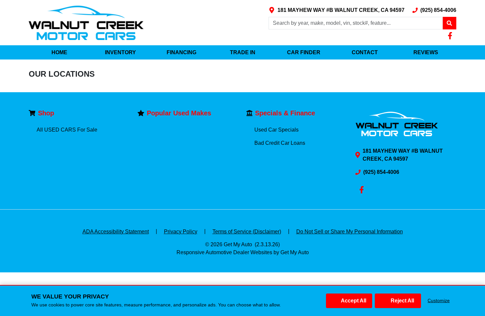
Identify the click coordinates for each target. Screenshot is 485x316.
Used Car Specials (276, 130)
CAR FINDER (303, 52)
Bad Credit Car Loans (279, 143)
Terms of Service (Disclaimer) (246, 231)
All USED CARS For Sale (67, 130)
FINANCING (181, 52)
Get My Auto (238, 244)
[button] (449, 23)
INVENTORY (120, 52)
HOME (59, 52)
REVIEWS (425, 52)
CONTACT (365, 52)
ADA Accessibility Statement (115, 231)
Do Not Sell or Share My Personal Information (349, 231)
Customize (439, 300)
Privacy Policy (180, 231)
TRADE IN (242, 52)
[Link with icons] (451, 35)
